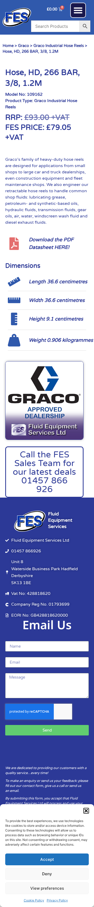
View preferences (47, 888)
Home (8, 45)
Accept (47, 859)
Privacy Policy (57, 900)
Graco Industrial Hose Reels (58, 45)
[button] (86, 810)
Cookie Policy (34, 900)
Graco (23, 45)
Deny (47, 873)
